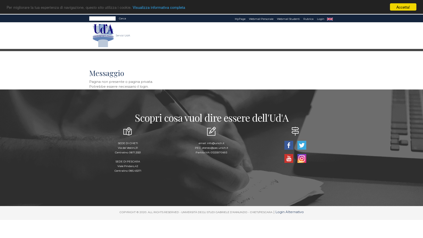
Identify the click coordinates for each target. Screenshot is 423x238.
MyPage (240, 18)
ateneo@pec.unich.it (215, 147)
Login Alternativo (289, 212)
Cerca (122, 18)
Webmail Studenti (288, 18)
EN (330, 19)
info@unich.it (215, 143)
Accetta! (403, 7)
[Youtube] (289, 158)
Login (320, 18)
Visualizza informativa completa (159, 7)
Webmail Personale (261, 18)
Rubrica (308, 18)
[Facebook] (289, 145)
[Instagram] (302, 158)
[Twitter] (302, 145)
